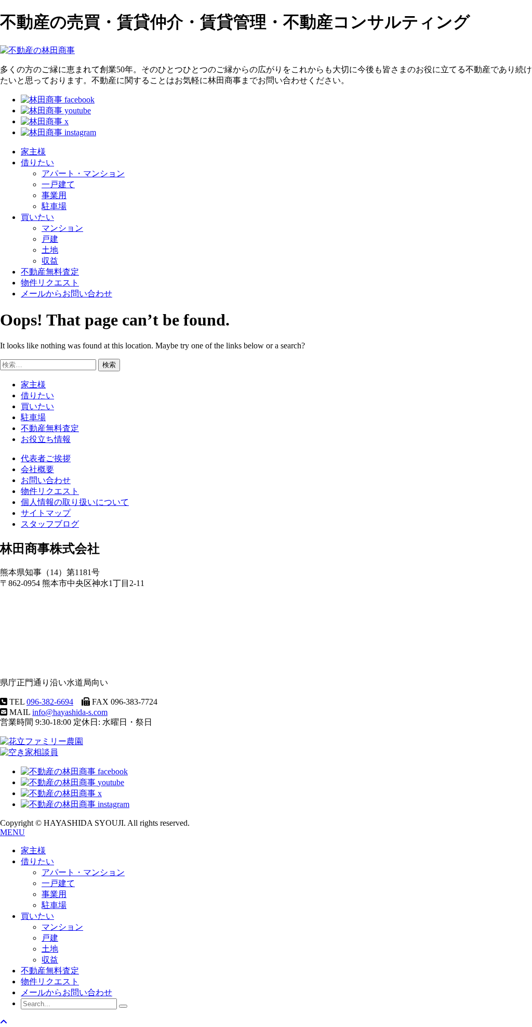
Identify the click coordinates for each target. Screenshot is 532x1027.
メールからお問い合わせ (66, 293)
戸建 (50, 239)
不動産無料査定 (50, 271)
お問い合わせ (46, 480)
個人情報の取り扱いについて (75, 502)
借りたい (37, 162)
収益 (50, 260)
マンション (62, 228)
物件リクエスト (50, 282)
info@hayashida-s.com (70, 712)
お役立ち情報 (46, 439)
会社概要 (37, 469)
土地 (50, 249)
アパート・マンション (83, 173)
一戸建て (58, 184)
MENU (12, 832)
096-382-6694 (49, 701)
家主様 (33, 151)
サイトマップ (46, 513)
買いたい (37, 217)
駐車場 (54, 206)
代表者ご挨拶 (46, 458)
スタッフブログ (50, 523)
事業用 (54, 195)
